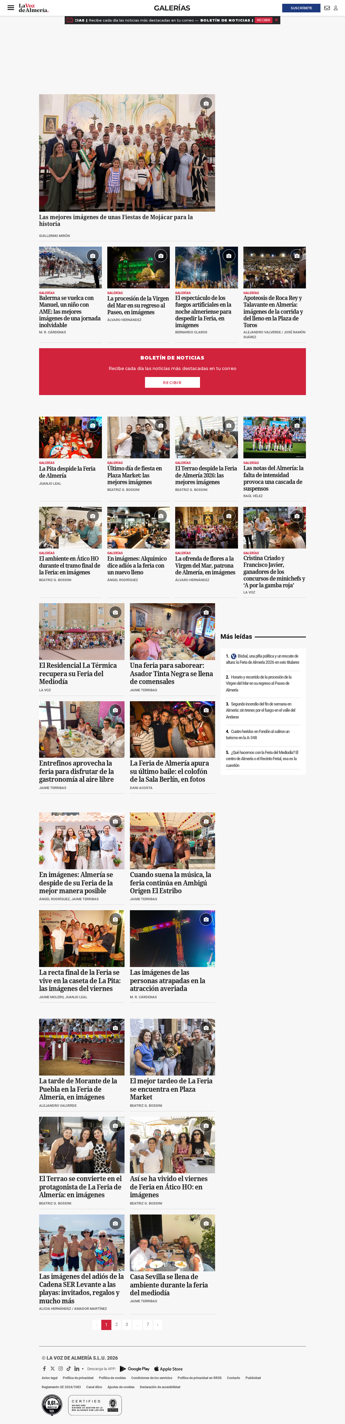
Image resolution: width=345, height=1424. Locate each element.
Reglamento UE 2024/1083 (61, 1387)
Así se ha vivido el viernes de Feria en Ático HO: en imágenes (169, 1187)
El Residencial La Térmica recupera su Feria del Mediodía (78, 673)
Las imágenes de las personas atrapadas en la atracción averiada (167, 980)
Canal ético (94, 1387)
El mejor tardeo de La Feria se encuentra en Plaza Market (171, 1089)
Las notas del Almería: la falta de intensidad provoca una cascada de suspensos (273, 478)
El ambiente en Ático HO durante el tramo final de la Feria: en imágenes (69, 565)
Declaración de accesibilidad (160, 1387)
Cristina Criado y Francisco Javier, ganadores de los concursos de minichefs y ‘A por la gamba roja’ (274, 571)
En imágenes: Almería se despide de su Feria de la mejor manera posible (76, 882)
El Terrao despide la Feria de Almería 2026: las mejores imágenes (206, 475)
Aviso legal (49, 1378)
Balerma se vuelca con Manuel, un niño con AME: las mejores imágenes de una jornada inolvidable (70, 311)
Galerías (172, 8)
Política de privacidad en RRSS (200, 1378)
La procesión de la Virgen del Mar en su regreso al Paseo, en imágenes (138, 305)
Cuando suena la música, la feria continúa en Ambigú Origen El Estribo (170, 882)
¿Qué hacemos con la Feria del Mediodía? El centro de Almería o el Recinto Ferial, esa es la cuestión (262, 759)
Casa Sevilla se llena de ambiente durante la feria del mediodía (169, 1284)
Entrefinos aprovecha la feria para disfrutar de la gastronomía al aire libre (76, 771)
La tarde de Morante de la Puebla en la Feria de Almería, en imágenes (78, 1089)
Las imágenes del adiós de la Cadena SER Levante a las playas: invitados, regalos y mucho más (81, 1288)
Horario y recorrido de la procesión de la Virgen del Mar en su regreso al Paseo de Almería (258, 684)
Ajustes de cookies (121, 1387)
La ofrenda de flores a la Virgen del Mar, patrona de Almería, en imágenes (205, 565)
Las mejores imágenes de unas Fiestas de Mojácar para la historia (116, 220)
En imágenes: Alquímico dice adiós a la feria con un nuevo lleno (137, 565)
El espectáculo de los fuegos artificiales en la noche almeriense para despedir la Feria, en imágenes (203, 311)
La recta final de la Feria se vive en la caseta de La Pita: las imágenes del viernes (79, 980)
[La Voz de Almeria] (34, 8)
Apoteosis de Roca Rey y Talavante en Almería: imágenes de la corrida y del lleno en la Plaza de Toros (273, 311)
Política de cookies (112, 1378)
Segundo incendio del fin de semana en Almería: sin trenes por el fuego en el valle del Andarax (260, 710)
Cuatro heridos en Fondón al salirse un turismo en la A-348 (257, 735)
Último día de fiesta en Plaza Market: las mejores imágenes (134, 475)
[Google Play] (135, 1369)
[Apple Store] (168, 1369)
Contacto (233, 1378)
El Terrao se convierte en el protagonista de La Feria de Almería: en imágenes (80, 1187)
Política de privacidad (78, 1378)
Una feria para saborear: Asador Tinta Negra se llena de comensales (171, 673)
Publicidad (253, 1378)
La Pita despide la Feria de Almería (67, 472)
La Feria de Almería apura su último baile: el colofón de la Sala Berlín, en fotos (169, 771)
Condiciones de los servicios (151, 1378)
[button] (11, 8)
